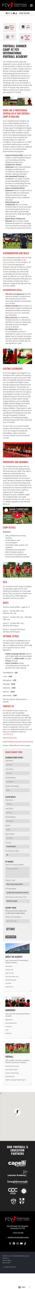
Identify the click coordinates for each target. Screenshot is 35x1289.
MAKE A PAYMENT (6, 1262)
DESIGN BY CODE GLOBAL (10, 1267)
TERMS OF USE (5, 1258)
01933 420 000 (24, 13)
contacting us (8, 734)
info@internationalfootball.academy (20, 742)
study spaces (14, 313)
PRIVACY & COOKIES (6, 1260)
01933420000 (11, 738)
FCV (11, 69)
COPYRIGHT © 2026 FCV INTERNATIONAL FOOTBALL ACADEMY (15, 1256)
